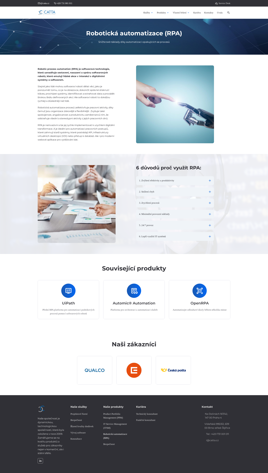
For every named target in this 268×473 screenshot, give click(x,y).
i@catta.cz (43, 3)
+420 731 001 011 (63, 3)
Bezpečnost (109, 444)
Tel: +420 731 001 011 (217, 434)
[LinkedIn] (40, 460)
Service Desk (222, 3)
